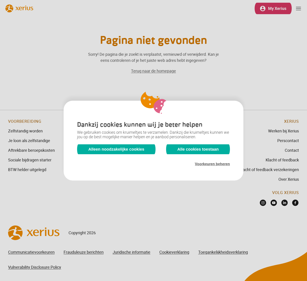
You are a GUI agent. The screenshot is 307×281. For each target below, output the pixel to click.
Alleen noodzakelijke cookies (116, 149)
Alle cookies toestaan (198, 149)
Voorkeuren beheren (212, 164)
